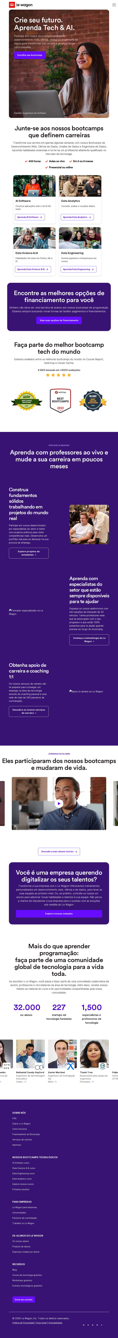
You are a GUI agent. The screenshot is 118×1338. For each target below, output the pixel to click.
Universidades (19, 1212)
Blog (14, 1270)
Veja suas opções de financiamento (59, 320)
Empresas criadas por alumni (25, 1252)
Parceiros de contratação (24, 1218)
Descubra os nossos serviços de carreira (29, 711)
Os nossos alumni (20, 1241)
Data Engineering (72, 253)
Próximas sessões (20, 1189)
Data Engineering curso (23, 1173)
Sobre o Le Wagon (21, 1123)
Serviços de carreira (22, 1139)
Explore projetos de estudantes (29, 553)
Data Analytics (70, 200)
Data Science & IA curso (23, 1168)
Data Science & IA (27, 253)
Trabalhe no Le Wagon (23, 1223)
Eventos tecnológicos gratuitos (27, 1285)
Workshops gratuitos (22, 1280)
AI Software (23, 200)
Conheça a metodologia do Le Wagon (89, 640)
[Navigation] (114, 5)
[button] (59, 803)
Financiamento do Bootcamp (26, 1134)
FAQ (14, 1118)
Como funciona (19, 1129)
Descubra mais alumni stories (57, 851)
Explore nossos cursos (23, 1184)
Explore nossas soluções (59, 913)
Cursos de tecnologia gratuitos (27, 1275)
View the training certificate (25, 1328)
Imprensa (16, 1145)
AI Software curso (20, 1163)
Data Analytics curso (22, 1179)
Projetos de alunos (21, 1246)
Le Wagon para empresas (24, 1207)
